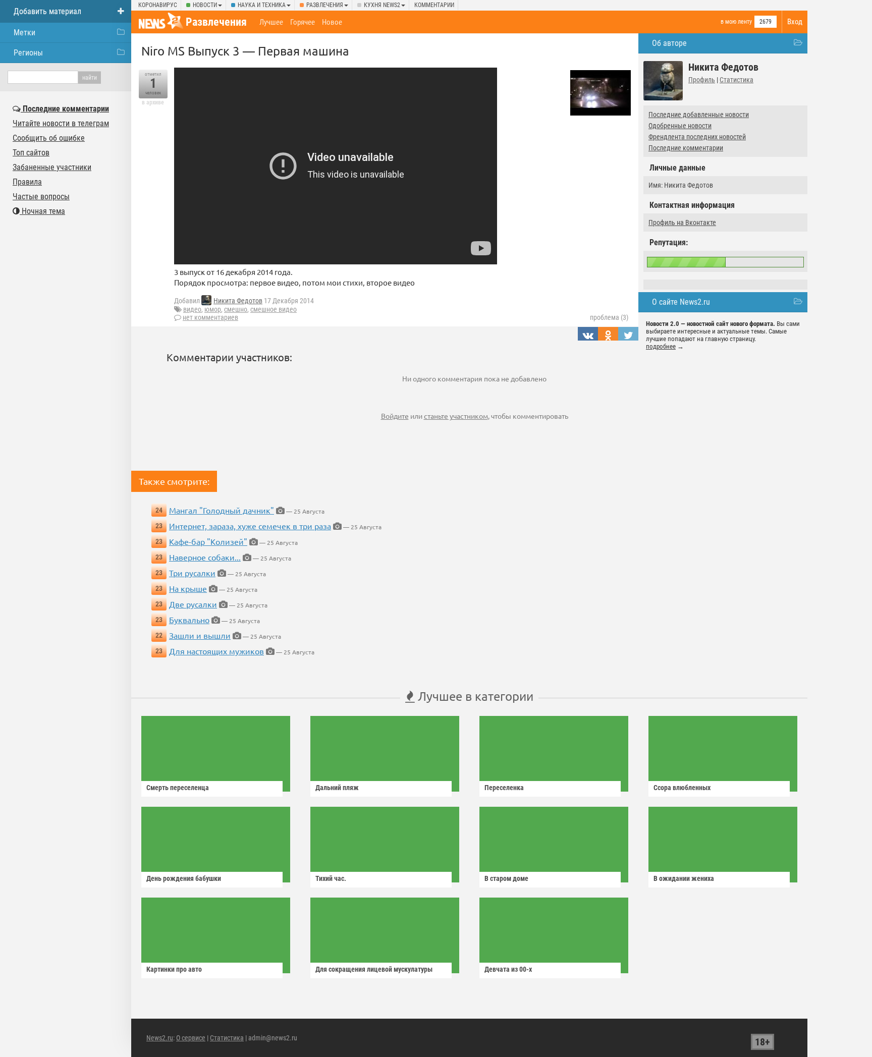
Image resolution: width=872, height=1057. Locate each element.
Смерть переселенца (177, 788)
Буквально (189, 620)
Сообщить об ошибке (49, 138)
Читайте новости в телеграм (61, 123)
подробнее (661, 346)
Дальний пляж (337, 788)
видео (192, 309)
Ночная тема (42, 211)
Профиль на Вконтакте (682, 222)
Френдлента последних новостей (697, 137)
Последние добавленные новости (698, 114)
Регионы (28, 53)
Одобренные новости (680, 126)
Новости (205, 5)
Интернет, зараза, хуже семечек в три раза (250, 526)
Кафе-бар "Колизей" (208, 541)
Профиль (701, 80)
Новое (332, 22)
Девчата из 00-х (508, 969)
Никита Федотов (237, 301)
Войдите (395, 415)
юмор (212, 309)
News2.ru (159, 1038)
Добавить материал (47, 11)
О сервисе (190, 1038)
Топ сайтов (31, 152)
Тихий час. (330, 878)
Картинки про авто (174, 969)
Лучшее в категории (474, 696)
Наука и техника (262, 5)
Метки (24, 32)
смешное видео (273, 309)
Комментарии (434, 5)
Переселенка (504, 788)
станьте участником (456, 415)
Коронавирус (157, 5)
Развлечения (324, 5)
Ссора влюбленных (682, 788)
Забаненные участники (52, 167)
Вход (794, 21)
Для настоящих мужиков (216, 651)
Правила (27, 182)
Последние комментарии (685, 148)
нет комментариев (210, 317)
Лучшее (271, 22)
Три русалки (192, 573)
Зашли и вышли (200, 635)
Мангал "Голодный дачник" (221, 510)
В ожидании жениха (683, 878)
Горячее (302, 22)
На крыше (188, 588)
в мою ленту (736, 21)
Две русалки (193, 604)
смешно (235, 309)
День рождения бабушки (183, 878)
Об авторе (669, 43)
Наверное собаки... (205, 557)
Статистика (736, 80)
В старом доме (506, 878)
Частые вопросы (41, 196)
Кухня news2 (382, 5)
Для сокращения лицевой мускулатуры (373, 969)
